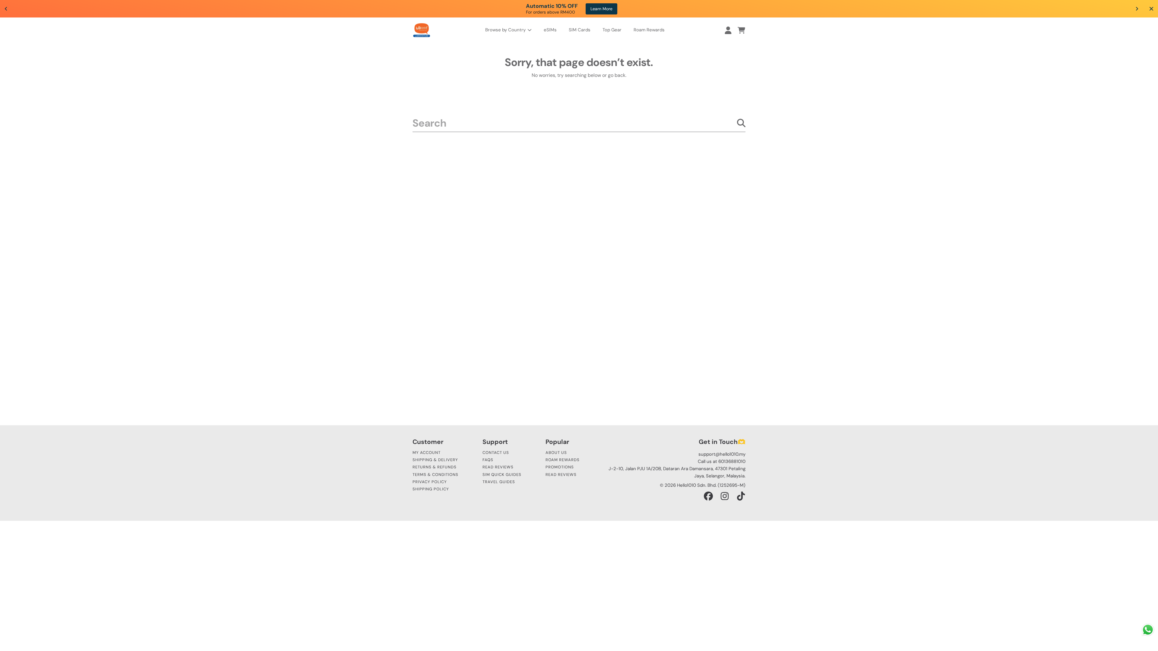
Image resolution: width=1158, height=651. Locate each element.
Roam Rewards (563, 459)
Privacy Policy (430, 481)
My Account (427, 452)
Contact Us (495, 452)
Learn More (609, 8)
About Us (556, 452)
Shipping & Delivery (435, 459)
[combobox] (579, 123)
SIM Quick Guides (501, 474)
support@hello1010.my (721, 454)
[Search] (741, 123)
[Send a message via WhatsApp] (1148, 630)
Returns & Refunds (435, 467)
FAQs (487, 459)
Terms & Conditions (435, 474)
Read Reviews (498, 467)
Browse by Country (506, 30)
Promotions (560, 467)
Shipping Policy (431, 489)
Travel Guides (498, 481)
